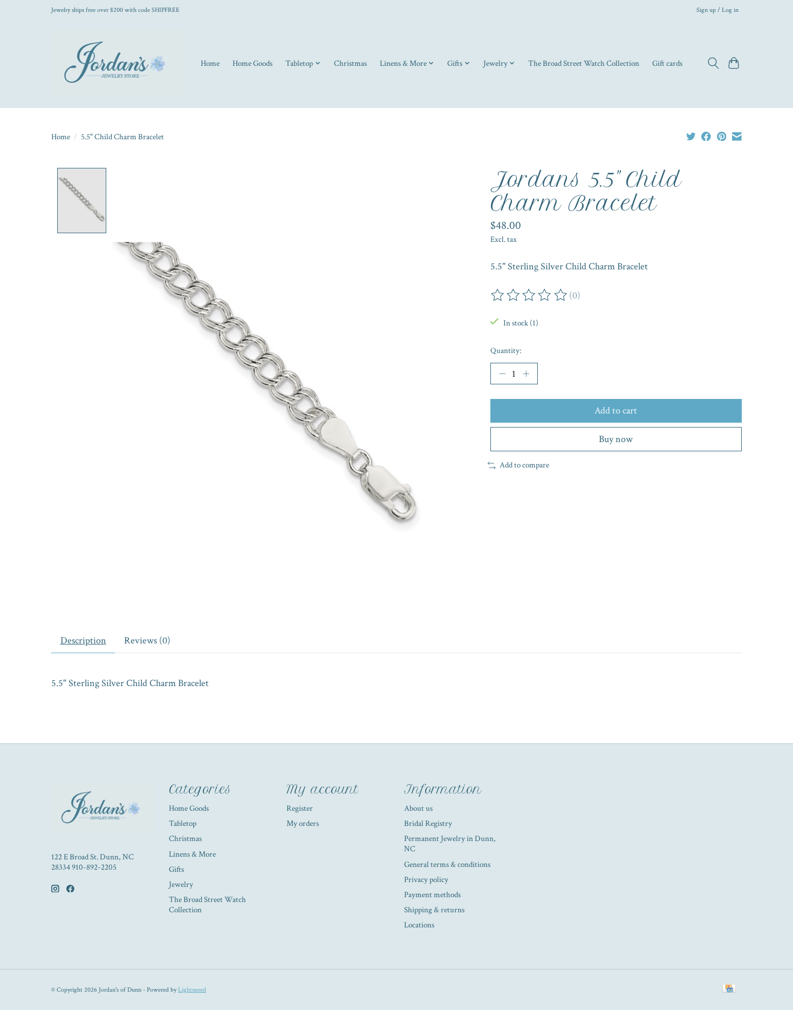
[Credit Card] (729, 989)
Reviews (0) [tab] (147, 640)
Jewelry (181, 884)
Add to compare (524, 465)
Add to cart (615, 410)
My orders (302, 823)
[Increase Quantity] (526, 373)
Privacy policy (426, 880)
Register (299, 808)
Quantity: (505, 350)
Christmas (350, 63)
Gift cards (667, 63)
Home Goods (252, 63)
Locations (419, 925)
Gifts (176, 869)
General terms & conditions (447, 864)
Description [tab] (83, 640)
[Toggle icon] (713, 63)
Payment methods (432, 895)
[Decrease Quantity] (502, 373)
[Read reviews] (529, 295)
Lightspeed (192, 989)
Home (210, 63)
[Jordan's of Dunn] (117, 63)
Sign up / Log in (717, 9)
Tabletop (182, 823)
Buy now (616, 439)
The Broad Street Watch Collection (583, 63)
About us (418, 808)
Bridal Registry (428, 823)
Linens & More (192, 854)
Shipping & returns (434, 910)
